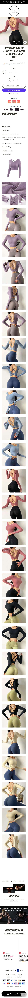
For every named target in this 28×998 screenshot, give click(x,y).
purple (10, 72)
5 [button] (13, 41)
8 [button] (17, 41)
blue (16, 72)
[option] (14, 31)
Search (7, 974)
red (5, 72)
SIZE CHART (19, 974)
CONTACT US (9, 977)
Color (14, 68)
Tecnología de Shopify (18, 986)
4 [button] (12, 41)
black (22, 72)
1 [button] (8, 41)
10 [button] (19, 41)
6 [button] (14, 41)
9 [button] (18, 41)
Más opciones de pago (14, 93)
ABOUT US (13, 974)
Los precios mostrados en (10, 970)
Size (14, 76)
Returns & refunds (18, 977)
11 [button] (14, 43)
